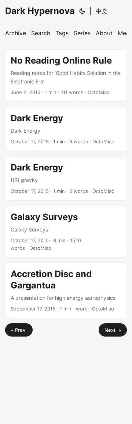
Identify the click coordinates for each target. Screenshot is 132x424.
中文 (101, 11)
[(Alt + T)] (82, 11)
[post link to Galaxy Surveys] (66, 231)
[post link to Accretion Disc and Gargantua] (66, 290)
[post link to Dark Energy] (66, 129)
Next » (112, 330)
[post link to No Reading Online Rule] (66, 75)
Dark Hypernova (40, 11)
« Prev (19, 330)
